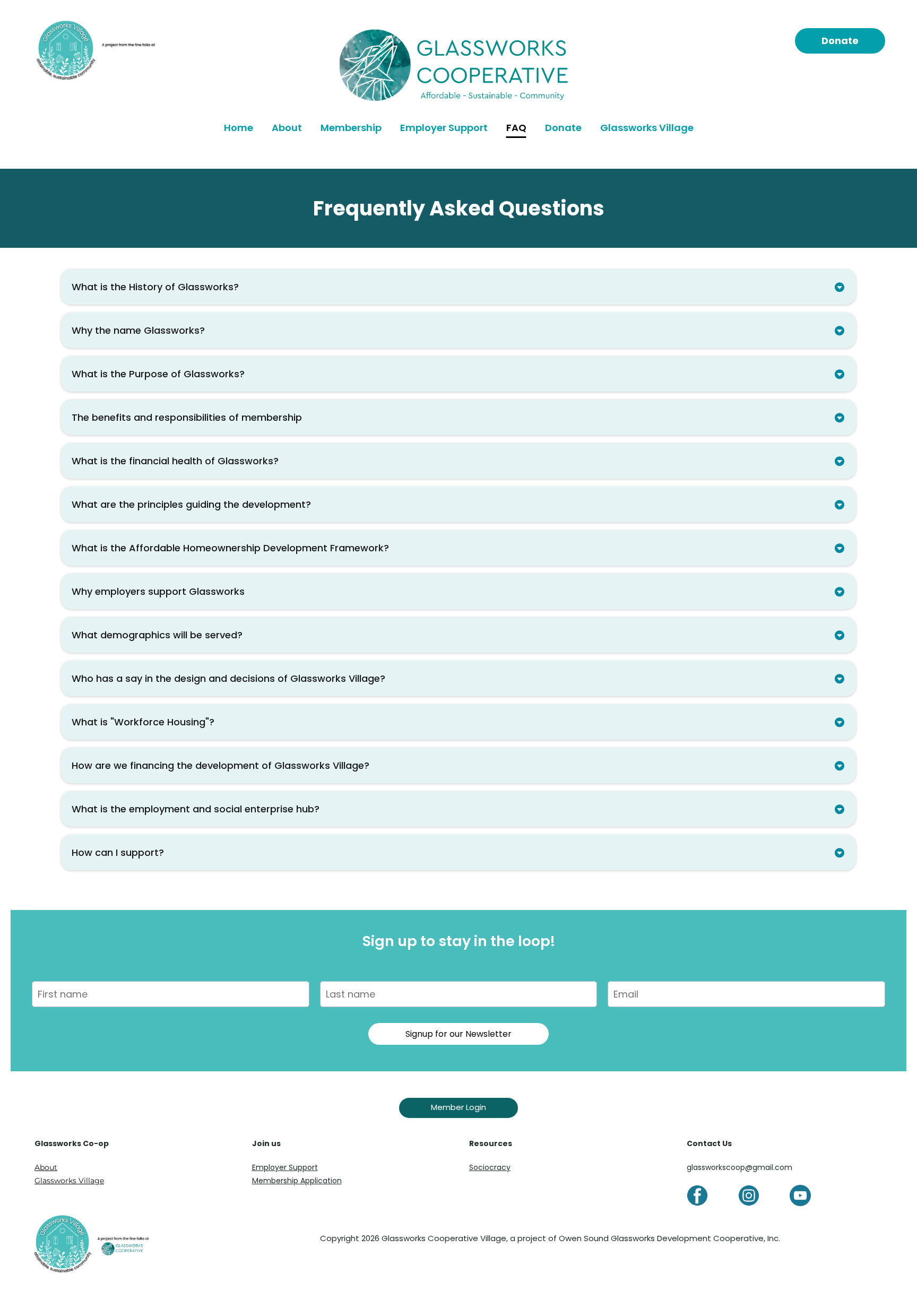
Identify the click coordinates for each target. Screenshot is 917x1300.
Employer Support (444, 127)
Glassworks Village (647, 127)
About (287, 127)
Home (238, 127)
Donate (563, 127)
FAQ (516, 127)
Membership (351, 127)
